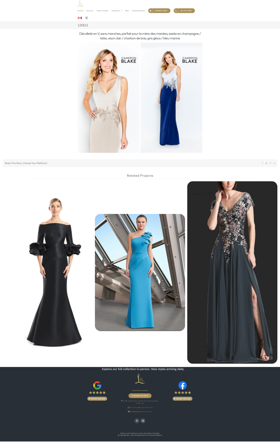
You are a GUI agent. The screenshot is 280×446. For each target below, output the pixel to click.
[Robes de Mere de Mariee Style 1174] (140, 272)
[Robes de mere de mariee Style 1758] (48, 272)
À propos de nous (140, 396)
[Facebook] (137, 420)
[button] (86, 17)
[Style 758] (232, 272)
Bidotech (159, 435)
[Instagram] (143, 420)
